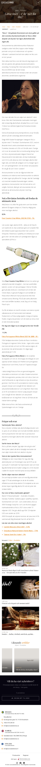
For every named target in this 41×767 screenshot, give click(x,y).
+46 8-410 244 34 (9, 722)
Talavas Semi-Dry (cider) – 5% (15, 534)
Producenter (16, 755)
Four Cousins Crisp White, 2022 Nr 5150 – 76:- (18, 218)
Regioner (26, 755)
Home (3, 27)
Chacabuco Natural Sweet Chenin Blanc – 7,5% (21, 531)
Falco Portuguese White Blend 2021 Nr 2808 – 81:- (20, 336)
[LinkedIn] (24, 763)
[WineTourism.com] (24, 759)
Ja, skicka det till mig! (20, 698)
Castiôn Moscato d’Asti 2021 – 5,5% (17, 527)
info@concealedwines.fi (11, 749)
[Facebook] (20, 763)
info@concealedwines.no (11, 739)
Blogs (8, 27)
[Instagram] (17, 763)
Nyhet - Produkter (16, 27)
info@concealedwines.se (11, 726)
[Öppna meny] (38, 2)
